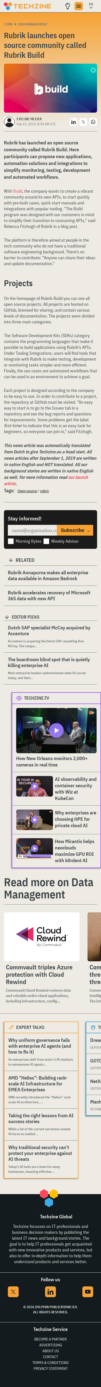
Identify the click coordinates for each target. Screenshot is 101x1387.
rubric (44, 490)
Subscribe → (76, 530)
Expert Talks (30, 1027)
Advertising (50, 1344)
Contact (50, 1356)
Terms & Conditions (50, 1362)
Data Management (32, 24)
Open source (27, 490)
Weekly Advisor (65, 541)
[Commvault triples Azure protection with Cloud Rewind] (42, 936)
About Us (50, 1350)
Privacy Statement (51, 1368)
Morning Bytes (28, 541)
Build (17, 191)
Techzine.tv (36, 698)
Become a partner (50, 1339)
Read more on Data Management (48, 888)
